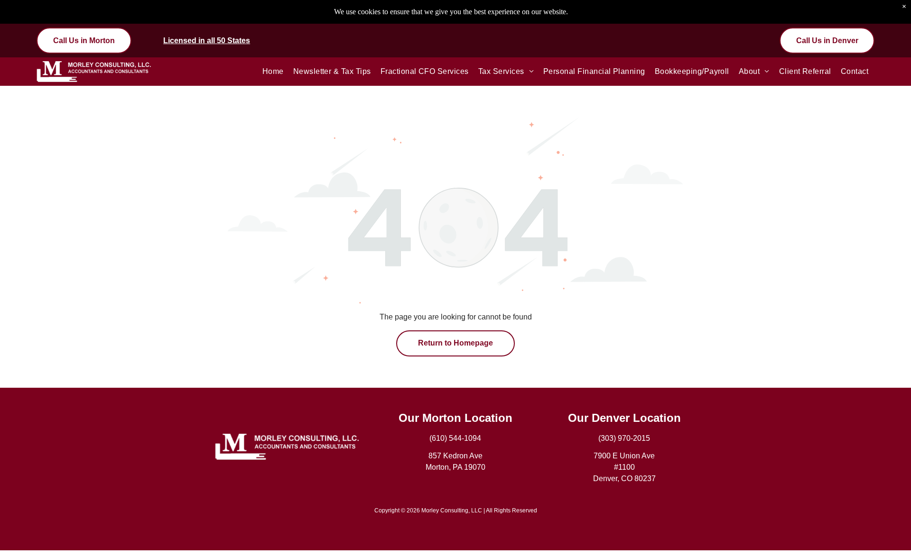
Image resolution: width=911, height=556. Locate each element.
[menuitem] (273, 71)
